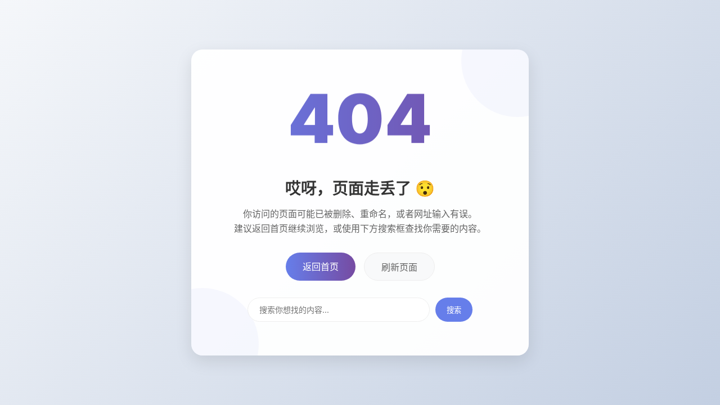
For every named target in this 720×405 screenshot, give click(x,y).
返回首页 (321, 266)
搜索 (454, 309)
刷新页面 (399, 267)
